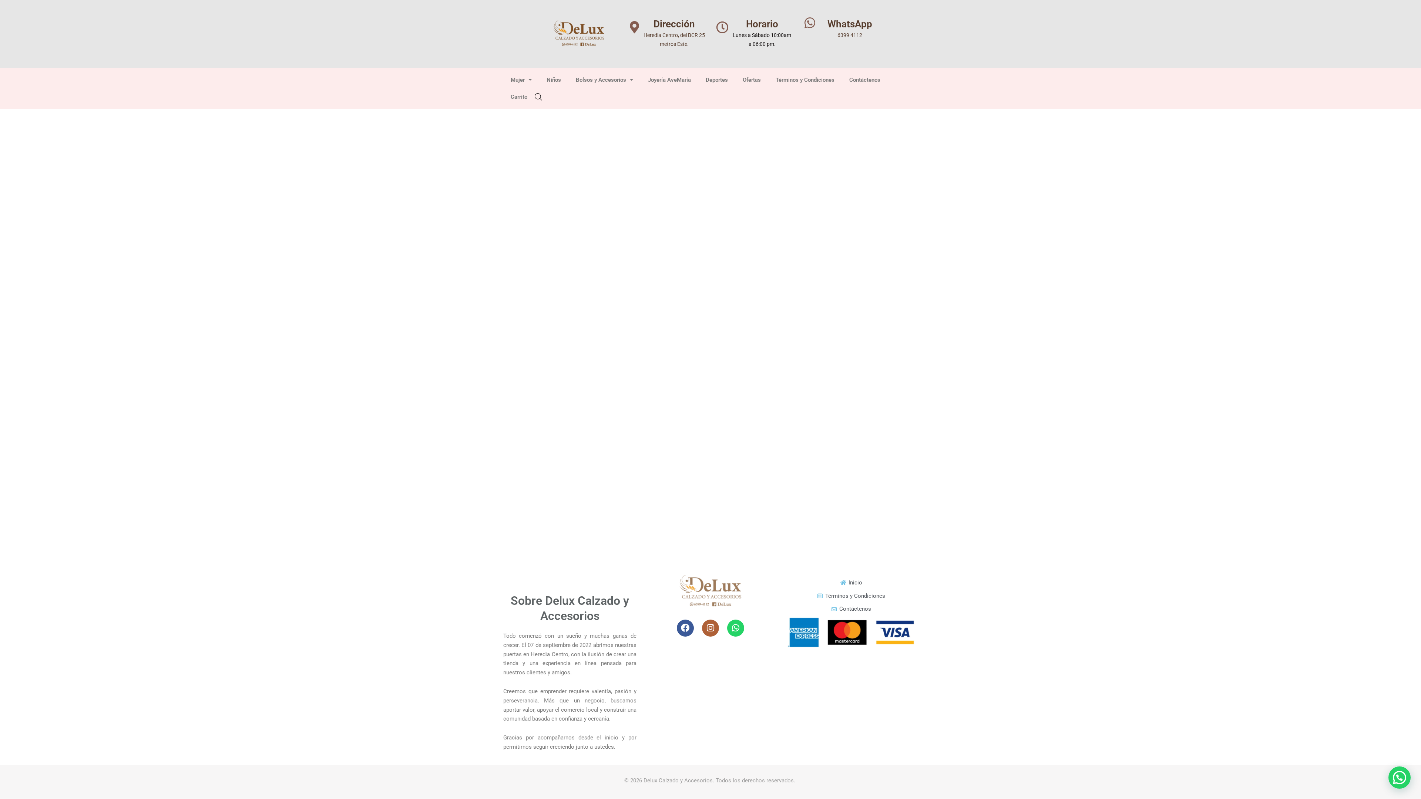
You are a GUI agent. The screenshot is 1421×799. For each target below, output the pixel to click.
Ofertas (752, 80)
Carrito (519, 97)
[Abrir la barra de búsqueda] (538, 96)
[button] (1399, 777)
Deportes (717, 80)
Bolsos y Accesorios (601, 80)
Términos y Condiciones (805, 80)
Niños (554, 80)
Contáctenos (864, 80)
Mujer (518, 80)
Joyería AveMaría (669, 80)
